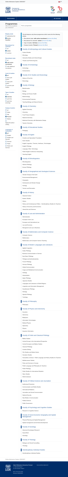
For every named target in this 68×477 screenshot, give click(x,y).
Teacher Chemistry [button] (27, 123)
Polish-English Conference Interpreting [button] (32, 151)
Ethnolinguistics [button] (26, 161)
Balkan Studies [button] (26, 338)
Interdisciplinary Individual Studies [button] (31, 453)
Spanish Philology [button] (27, 294)
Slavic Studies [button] (26, 374)
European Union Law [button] (28, 219)
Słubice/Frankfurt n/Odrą (9, 123)
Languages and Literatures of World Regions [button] (34, 283)
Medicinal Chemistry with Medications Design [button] (34, 120)
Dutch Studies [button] (26, 140)
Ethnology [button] (25, 55)
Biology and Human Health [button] (29, 93)
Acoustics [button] (24, 312)
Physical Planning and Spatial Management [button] (33, 420)
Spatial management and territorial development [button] (35, 422)
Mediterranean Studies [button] (28, 360)
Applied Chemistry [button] (27, 109)
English (9, 135)
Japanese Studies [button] (27, 280)
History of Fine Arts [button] (27, 78)
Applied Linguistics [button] (27, 248)
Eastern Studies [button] (26, 198)
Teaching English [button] (26, 154)
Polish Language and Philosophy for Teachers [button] (34, 365)
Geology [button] (24, 185)
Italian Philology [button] (26, 278)
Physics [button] (24, 328)
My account (57, 18)
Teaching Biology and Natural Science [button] (32, 102)
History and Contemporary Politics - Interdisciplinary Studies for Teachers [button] (41, 204)
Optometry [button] (25, 325)
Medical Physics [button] (26, 323)
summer (9, 53)
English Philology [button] (26, 146)
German (9, 141)
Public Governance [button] (27, 403)
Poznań (9, 116)
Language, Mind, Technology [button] (30, 149)
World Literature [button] (26, 376)
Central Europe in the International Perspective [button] (34, 341)
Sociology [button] (25, 435)
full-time (9, 96)
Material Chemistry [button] (27, 117)
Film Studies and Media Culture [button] (30, 352)
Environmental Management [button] (29, 177)
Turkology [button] (25, 297)
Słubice (9, 119)
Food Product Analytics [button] (28, 115)
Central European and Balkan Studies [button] (32, 344)
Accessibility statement (42, 465)
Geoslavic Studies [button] (27, 355)
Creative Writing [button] (26, 349)
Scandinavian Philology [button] (28, 289)
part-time (9, 99)
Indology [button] (24, 272)
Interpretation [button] (26, 275)
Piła (8, 114)
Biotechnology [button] (26, 96)
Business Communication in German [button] (32, 253)
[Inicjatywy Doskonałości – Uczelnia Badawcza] (59, 10)
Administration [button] (26, 216)
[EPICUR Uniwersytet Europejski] (52, 10)
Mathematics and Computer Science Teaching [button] (34, 240)
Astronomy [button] (25, 314)
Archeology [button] (25, 68)
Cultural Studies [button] (26, 52)
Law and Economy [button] (27, 225)
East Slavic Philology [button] (27, 256)
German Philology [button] (27, 264)
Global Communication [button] (28, 267)
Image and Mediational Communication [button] (32, 270)
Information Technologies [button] (29, 320)
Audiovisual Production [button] (28, 384)
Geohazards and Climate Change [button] (31, 182)
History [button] (24, 201)
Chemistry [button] (25, 112)
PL (61, 1)
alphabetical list (11, 36)
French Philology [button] (26, 261)
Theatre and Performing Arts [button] (29, 60)
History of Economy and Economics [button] (31, 206)
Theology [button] (24, 445)
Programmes (11, 18)
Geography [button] (25, 180)
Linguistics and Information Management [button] (33, 286)
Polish (8, 143)
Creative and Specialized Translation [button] (32, 138)
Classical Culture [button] (26, 195)
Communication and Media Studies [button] (31, 387)
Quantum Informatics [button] (28, 331)
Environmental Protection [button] (29, 99)
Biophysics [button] (25, 317)
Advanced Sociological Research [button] (31, 430)
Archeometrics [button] (26, 70)
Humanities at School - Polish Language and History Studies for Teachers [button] (41, 357)
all (7, 48)
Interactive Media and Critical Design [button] (32, 58)
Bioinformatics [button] (26, 88)
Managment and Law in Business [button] (31, 227)
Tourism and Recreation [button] (28, 188)
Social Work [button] (25, 432)
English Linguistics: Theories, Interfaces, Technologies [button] (36, 143)
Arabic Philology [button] (26, 250)
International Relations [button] (28, 389)
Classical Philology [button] (27, 346)
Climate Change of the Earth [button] (29, 174)
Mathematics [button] (25, 238)
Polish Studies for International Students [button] (32, 371)
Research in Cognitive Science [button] (30, 410)
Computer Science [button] (27, 235)
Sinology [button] (24, 291)
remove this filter (52, 38)
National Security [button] (26, 395)
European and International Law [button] (30, 222)
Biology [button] (24, 91)
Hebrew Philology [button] (27, 164)
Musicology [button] (25, 81)
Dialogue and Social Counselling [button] (30, 443)
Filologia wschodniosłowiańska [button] (30, 259)
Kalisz (8, 112)
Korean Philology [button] (26, 167)
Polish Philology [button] (26, 368)
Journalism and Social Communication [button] (32, 392)
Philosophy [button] (25, 304)
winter (9, 50)
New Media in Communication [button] (30, 397)
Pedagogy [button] (25, 130)
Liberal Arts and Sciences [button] (29, 209)
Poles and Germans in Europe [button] (30, 363)
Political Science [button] (26, 400)
